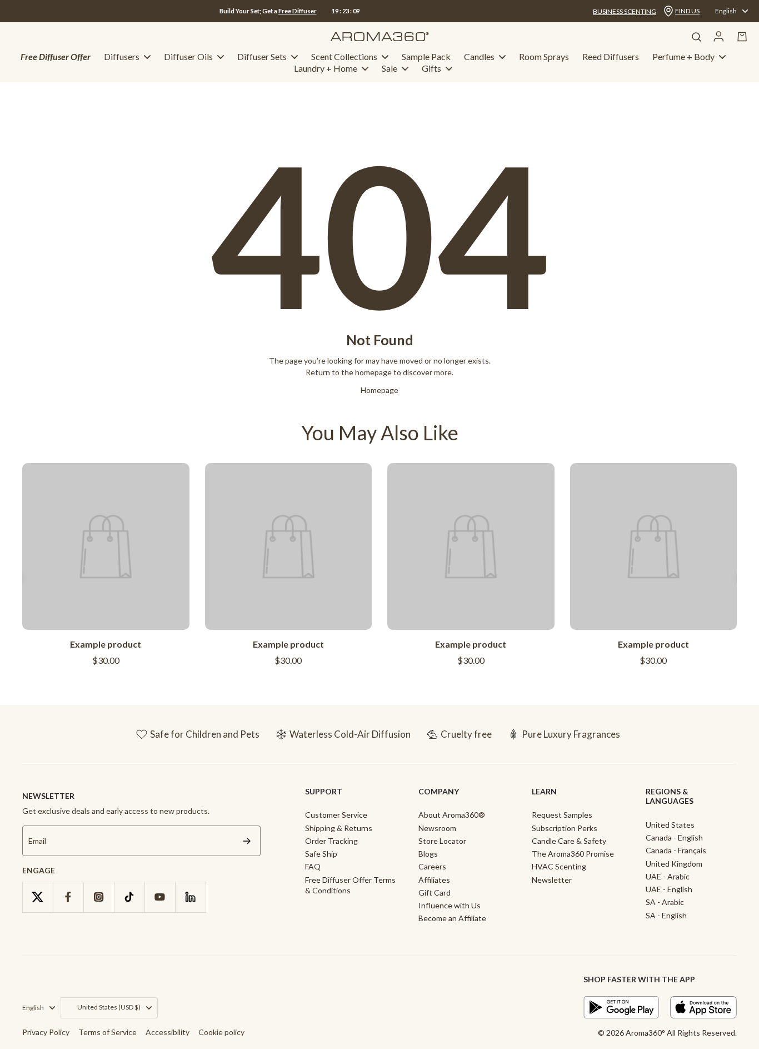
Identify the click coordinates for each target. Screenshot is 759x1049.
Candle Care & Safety (569, 841)
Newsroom (437, 828)
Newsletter (552, 879)
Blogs (428, 853)
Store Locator (442, 841)
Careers (432, 866)
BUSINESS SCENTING (624, 11)
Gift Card (434, 892)
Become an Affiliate (452, 918)
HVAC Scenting (559, 866)
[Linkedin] (190, 897)
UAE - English (669, 889)
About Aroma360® (451, 814)
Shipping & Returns (338, 828)
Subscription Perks (564, 828)
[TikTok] (129, 897)
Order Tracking (331, 841)
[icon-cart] (742, 36)
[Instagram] (98, 897)
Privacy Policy (45, 1032)
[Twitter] (37, 897)
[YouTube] (159, 897)
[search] (696, 36)
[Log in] (719, 36)
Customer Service (336, 814)
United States (670, 824)
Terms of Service (107, 1032)
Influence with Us (449, 905)
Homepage (379, 390)
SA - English (666, 915)
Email (37, 841)
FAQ (313, 866)
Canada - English (674, 837)
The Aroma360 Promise (573, 853)
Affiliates (434, 879)
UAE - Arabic (668, 876)
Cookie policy (221, 1032)
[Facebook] (68, 897)
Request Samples (562, 814)
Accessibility (167, 1032)
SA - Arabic (665, 902)
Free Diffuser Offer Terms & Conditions (350, 885)
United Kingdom (674, 863)
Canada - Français (676, 850)
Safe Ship (321, 853)
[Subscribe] (246, 841)
